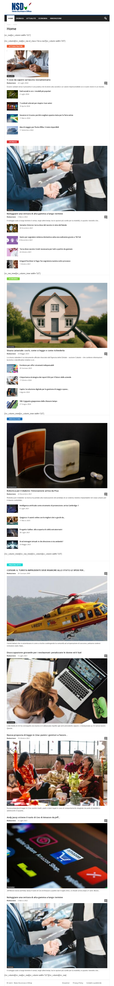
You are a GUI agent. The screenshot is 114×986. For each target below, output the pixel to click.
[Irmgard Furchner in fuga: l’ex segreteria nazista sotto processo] (12, 264)
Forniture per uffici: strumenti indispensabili (37, 365)
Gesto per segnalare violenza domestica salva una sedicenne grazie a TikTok (50, 237)
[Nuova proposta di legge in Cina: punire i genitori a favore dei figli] (57, 773)
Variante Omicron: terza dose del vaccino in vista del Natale (43, 225)
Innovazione (55, 18)
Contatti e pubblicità (93, 983)
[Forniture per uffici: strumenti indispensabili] (12, 368)
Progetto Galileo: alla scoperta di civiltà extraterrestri (41, 529)
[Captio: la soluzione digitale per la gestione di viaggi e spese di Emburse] (12, 392)
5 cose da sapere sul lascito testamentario (29, 79)
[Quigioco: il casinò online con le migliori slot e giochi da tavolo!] (12, 520)
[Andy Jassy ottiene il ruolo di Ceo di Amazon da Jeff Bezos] (57, 855)
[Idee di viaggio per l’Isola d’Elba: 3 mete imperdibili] (12, 130)
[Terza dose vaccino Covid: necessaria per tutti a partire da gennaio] (12, 252)
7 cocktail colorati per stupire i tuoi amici (36, 103)
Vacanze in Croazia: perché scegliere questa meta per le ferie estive (46, 115)
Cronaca (20, 18)
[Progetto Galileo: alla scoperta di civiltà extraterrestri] (12, 532)
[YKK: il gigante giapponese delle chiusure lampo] (12, 404)
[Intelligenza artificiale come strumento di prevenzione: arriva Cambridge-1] (12, 508)
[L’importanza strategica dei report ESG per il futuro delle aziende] (12, 380)
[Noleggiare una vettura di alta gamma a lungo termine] (57, 178)
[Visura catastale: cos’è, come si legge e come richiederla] (57, 315)
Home (10, 18)
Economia (43, 18)
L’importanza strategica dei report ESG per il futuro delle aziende (45, 377)
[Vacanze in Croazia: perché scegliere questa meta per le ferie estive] (12, 118)
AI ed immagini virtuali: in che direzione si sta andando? (41, 541)
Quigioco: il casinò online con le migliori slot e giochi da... (42, 517)
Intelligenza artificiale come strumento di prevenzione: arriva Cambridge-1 (49, 505)
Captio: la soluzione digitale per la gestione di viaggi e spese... (44, 389)
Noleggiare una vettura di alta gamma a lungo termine (35, 213)
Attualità (31, 18)
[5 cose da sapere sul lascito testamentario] (57, 63)
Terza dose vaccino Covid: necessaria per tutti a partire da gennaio (46, 249)
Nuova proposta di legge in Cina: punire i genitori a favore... (37, 735)
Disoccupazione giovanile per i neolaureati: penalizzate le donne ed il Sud (44, 652)
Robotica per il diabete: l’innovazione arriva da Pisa (33, 490)
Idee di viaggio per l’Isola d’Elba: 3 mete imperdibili (39, 127)
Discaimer (66, 983)
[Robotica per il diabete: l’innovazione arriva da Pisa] (57, 455)
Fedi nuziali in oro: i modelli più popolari (35, 91)
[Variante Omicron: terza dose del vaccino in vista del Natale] (12, 228)
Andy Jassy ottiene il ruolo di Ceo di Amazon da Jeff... (33, 817)
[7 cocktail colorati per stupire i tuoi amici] (12, 106)
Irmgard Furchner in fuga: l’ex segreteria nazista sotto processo (45, 261)
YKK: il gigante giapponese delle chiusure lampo (38, 401)
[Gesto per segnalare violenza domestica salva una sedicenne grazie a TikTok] (12, 240)
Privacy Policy (78, 983)
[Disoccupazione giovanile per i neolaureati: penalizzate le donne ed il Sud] (57, 691)
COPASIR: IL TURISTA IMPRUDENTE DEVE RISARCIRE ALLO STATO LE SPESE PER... (46, 570)
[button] (105, 18)
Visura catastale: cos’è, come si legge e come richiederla (36, 350)
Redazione (11, 83)
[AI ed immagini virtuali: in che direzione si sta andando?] (12, 544)
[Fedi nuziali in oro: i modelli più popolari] (12, 94)
